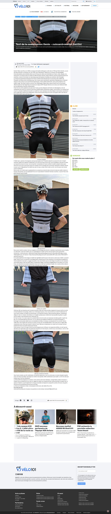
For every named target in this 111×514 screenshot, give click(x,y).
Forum (95, 5)
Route (19, 1)
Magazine (75, 5)
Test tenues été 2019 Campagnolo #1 (81, 126)
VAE (75, 165)
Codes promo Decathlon (83, 500)
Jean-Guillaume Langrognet (41, 64)
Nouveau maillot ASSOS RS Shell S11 (64, 427)
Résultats (84, 169)
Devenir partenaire (19, 504)
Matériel (67, 5)
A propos (59, 512)
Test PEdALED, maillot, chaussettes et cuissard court (83, 121)
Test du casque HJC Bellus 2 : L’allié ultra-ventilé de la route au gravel (24, 429)
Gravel (33, 1)
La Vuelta (17, 500)
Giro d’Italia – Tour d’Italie (20, 498)
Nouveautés (60, 498)
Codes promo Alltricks (83, 495)
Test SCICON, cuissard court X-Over (80, 115)
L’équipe (64, 512)
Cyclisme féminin (39, 506)
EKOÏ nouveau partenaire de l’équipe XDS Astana (44, 428)
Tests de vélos (60, 500)
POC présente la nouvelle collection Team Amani (86, 428)
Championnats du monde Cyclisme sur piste (45, 498)
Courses (49, 5)
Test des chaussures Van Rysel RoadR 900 (82, 130)
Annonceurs (17, 506)
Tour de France (18, 497)
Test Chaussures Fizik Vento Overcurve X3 (82, 135)
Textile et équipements (32, 16)
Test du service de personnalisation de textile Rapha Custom (83, 140)
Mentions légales (86, 512)
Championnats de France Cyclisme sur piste (45, 497)
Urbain (51, 1)
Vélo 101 (18, 16)
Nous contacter (71, 512)
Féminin (46, 1)
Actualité (58, 5)
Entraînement (86, 5)
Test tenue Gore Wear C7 (78, 145)
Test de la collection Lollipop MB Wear (81, 150)
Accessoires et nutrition (62, 501)
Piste (24, 1)
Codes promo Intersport (83, 494)
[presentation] (16, 425)
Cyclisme (17, 495)
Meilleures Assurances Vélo (63, 503)
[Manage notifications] (108, 511)
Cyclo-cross (40, 1)
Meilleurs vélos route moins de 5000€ (86, 504)
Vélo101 (17, 477)
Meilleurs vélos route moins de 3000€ (86, 503)
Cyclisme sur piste (40, 495)
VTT (28, 1)
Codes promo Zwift (82, 498)
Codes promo (81, 492)
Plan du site (79, 512)
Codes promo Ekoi (82, 497)
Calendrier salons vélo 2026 (63, 504)
